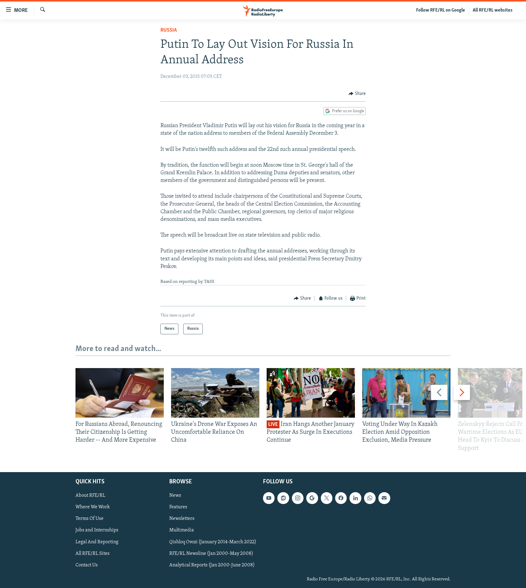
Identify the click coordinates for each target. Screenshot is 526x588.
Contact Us (86, 564)
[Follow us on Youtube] (269, 498)
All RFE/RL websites (493, 10)
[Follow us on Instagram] (297, 498)
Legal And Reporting (96, 541)
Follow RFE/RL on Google (440, 10)
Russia (168, 30)
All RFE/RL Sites (92, 553)
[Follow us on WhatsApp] (370, 498)
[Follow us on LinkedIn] (355, 498)
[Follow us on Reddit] (283, 498)
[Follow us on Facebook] (341, 498)
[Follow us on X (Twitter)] (326, 498)
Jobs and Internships (96, 530)
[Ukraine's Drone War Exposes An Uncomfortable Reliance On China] (215, 393)
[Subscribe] (384, 498)
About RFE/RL (90, 495)
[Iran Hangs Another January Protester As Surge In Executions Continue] (311, 393)
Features (178, 507)
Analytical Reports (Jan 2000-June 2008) (212, 564)
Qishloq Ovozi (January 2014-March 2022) (212, 541)
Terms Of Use (89, 518)
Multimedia (181, 530)
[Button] (357, 94)
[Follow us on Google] (312, 498)
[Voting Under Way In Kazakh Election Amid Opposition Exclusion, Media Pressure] (406, 393)
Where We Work (92, 507)
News (175, 495)
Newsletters (182, 518)
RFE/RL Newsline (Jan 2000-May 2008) (211, 553)
